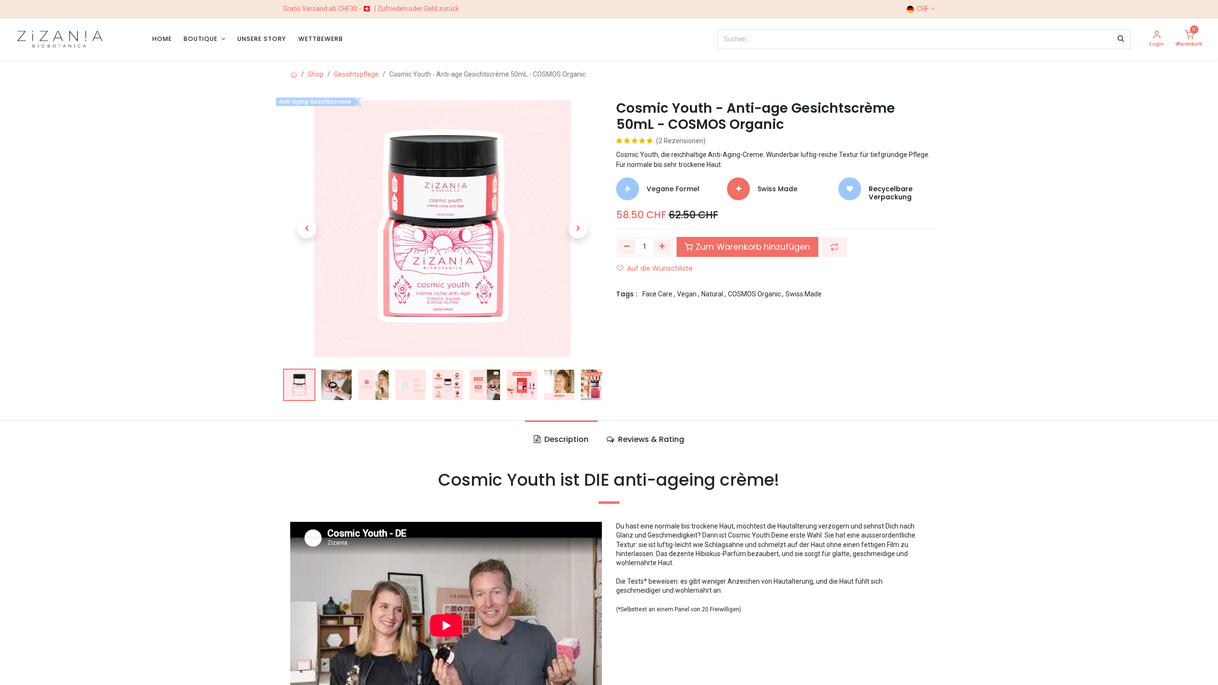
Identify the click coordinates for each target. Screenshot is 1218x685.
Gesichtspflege (356, 74)
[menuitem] (162, 38)
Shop (316, 74)
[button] (307, 228)
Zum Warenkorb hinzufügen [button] (751, 247)
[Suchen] (1120, 39)
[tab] (561, 440)
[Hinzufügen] (662, 246)
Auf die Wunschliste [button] (660, 268)
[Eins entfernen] (627, 246)
